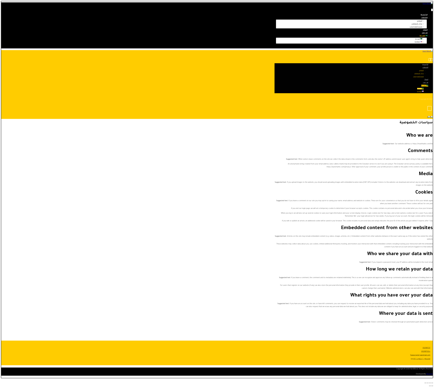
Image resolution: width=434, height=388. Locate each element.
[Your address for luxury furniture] (428, 4)
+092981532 (425, 352)
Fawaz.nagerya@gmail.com (420, 355)
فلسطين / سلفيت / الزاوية (420, 359)
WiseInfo (429, 374)
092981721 (426, 348)
